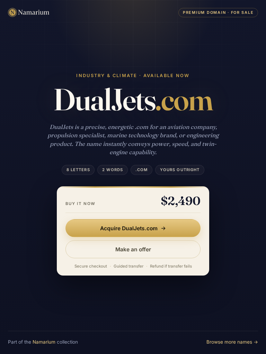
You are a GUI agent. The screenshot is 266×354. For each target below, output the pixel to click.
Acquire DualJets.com (129, 228)
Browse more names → (232, 342)
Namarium (44, 342)
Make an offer (133, 249)
